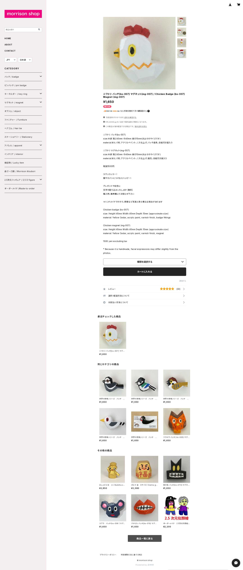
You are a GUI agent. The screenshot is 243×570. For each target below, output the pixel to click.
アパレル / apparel (13, 145)
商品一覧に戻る (145, 538)
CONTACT (10, 51)
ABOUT (8, 44)
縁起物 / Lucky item (14, 162)
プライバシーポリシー (108, 555)
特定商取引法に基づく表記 (131, 555)
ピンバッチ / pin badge (15, 85)
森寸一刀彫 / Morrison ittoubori (19, 171)
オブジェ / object (12, 111)
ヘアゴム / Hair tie (13, 128)
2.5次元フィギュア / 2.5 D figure (19, 180)
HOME (7, 38)
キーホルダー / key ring (15, 94)
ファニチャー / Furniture (15, 120)
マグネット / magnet (13, 102)
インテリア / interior (13, 154)
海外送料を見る (141, 126)
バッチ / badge (11, 77)
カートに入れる (144, 271)
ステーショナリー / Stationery (18, 137)
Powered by (142, 565)
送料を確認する (130, 117)
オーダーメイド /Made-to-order (19, 188)
